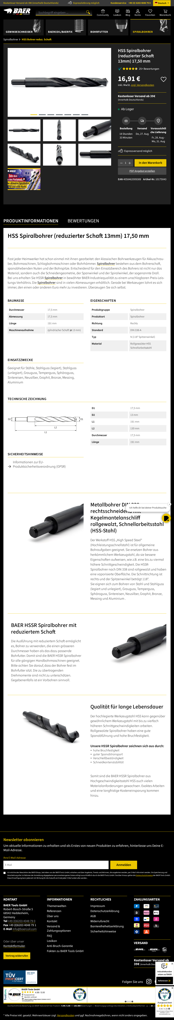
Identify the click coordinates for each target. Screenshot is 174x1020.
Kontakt (52, 921)
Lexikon (52, 941)
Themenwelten (56, 906)
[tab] (30, 222)
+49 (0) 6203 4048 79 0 (131, 3)
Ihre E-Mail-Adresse (14, 858)
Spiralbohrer (106, 263)
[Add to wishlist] (163, 78)
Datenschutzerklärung (104, 911)
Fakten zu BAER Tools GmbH (65, 951)
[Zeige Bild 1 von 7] (33, 114)
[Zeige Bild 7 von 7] (84, 114)
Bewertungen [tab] (83, 221)
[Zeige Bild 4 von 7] (59, 114)
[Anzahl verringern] (121, 163)
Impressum (97, 906)
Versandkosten (65, 1015)
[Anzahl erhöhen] (129, 163)
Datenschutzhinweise (144, 875)
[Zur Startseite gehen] (17, 11)
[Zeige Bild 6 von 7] (76, 114)
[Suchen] (88, 12)
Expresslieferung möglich (86, 3)
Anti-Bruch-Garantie (60, 946)
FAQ (49, 936)
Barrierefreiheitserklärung (107, 926)
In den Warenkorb (150, 163)
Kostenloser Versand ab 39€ (30, 3)
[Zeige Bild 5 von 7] (67, 114)
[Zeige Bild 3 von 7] (50, 114)
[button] (166, 518)
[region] (59, 119)
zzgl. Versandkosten (142, 85)
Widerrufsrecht (99, 921)
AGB (93, 916)
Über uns (53, 916)
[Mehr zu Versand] (150, 950)
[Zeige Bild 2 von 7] (42, 114)
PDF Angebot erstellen (142, 171)
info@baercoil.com (25, 929)
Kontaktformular (14, 946)
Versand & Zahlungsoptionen (59, 928)
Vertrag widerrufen (17, 956)
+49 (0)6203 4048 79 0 (21, 921)
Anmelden (123, 865)
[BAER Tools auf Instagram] (147, 981)
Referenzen (54, 911)
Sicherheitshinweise (103, 931)
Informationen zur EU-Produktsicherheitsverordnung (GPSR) (39, 464)
